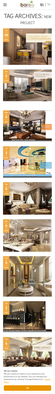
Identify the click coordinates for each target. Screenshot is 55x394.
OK (27, 388)
